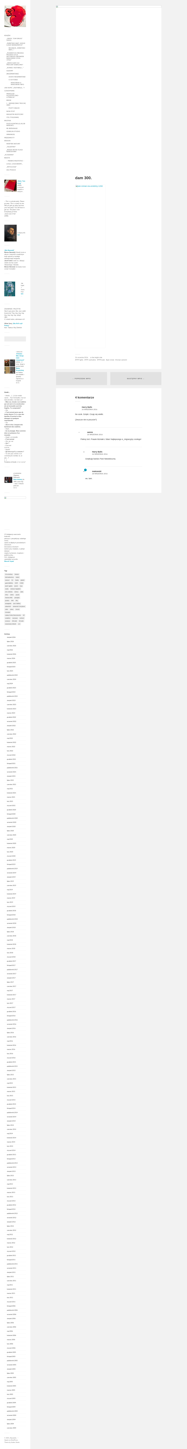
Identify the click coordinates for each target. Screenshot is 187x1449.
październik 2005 (12, 1360)
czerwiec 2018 (11, 936)
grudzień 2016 (11, 1011)
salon (6, 609)
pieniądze (17, 597)
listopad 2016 (11, 1015)
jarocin (16, 586)
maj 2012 (10, 1234)
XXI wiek (14, 621)
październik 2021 (12, 767)
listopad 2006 (11, 1306)
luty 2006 (10, 1344)
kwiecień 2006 (11, 1335)
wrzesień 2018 (11, 923)
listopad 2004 (11, 1407)
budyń (17, 577)
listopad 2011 (11, 1259)
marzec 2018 (11, 948)
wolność (22, 618)
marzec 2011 (11, 1293)
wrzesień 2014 (11, 1116)
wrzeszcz (7, 621)
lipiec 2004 (10, 1423)
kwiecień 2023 (11, 708)
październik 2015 (12, 1066)
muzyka (7, 120)
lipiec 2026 (10, 641)
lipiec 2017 (10, 982)
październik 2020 (12, 818)
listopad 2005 (11, 1356)
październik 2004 (12, 1411)
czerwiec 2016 (11, 1037)
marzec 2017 (11, 999)
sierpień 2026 (11, 637)
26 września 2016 (81, 357)
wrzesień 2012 (11, 1217)
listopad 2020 (11, 814)
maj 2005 (10, 1381)
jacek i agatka (8, 586)
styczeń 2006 (11, 1348)
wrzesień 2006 (11, 1314)
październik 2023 (12, 696)
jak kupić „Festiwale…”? (14, 87)
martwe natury (13, 143)
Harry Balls (87, 407)
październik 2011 (12, 1264)
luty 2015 (10, 1095)
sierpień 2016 (11, 1028)
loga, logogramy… (14, 164)
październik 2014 (12, 1112)
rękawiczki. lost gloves (19, 606)
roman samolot (121, 360)
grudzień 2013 (11, 1154)
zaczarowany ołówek (10, 624)
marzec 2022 (11, 746)
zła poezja (11, 170)
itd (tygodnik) (12, 117)
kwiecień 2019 (11, 894)
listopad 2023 (11, 692)
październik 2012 (12, 1213)
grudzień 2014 (11, 1104)
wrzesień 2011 (11, 1268)
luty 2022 (10, 751)
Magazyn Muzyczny (14, 114)
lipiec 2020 (10, 830)
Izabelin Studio (13, 131)
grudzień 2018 (11, 910)
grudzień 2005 (11, 1352)
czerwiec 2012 (11, 1230)
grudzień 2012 (11, 1205)
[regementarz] (12, 74)
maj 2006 (10, 1331)
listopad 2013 (11, 1159)
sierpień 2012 (11, 1222)
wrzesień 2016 (11, 1024)
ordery (12, 594)
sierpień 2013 (11, 1171)
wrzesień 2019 (11, 873)
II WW (21, 583)
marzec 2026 (11, 658)
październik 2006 (12, 1310)
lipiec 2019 (10, 881)
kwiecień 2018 (11, 944)
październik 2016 (12, 1020)
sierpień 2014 (11, 1121)
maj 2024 (10, 683)
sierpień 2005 (11, 1369)
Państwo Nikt (8, 597)
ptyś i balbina (16, 603)
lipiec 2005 (10, 1373)
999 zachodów (90, 360)
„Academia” (9, 154)
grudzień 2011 (11, 1255)
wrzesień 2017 (11, 973)
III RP (16, 583)
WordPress (14, 1440)
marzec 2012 (11, 1243)
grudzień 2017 (11, 961)
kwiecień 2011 (11, 1289)
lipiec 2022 (10, 730)
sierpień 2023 (11, 700)
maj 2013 (10, 1184)
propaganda (8, 603)
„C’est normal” (15, 462)
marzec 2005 (11, 1390)
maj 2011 (10, 1285)
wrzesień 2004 (11, 1415)
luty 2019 (10, 902)
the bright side (97, 357)
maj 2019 (10, 889)
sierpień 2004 (11, 1419)
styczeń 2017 (11, 1007)
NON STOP (10, 111)
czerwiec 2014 (11, 1129)
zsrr (19, 624)
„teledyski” (11, 146)
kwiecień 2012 (11, 1238)
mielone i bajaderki (15, 589)
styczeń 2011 (11, 1301)
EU (12, 580)
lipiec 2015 (10, 1074)
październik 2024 (12, 675)
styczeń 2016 (11, 1058)
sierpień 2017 (11, 978)
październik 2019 (12, 868)
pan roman (110, 360)
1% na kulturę (8, 574)
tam (22, 294)
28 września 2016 (100, 474)
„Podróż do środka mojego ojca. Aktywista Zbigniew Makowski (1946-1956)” (15, 56)
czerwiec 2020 (11, 835)
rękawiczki (8, 606)
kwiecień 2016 (11, 1045)
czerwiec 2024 (11, 679)
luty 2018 (10, 952)
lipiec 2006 (10, 1322)
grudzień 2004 (11, 1402)
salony (11, 609)
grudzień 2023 (11, 687)
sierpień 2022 (11, 725)
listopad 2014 (11, 1108)
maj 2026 (10, 650)
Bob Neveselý (9, 250)
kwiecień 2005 (11, 1386)
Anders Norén (15, 1442)
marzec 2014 (11, 1142)
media (6, 589)
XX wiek (21, 621)
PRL (17, 600)
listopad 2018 (11, 915)
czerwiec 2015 (11, 1079)
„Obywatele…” (13, 1438)
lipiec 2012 (10, 1226)
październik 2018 (12, 919)
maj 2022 (10, 738)
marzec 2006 (11, 1339)
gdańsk (22, 580)
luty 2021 (10, 801)
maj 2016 (10, 1041)
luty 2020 (10, 852)
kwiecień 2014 (11, 1137)
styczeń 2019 (11, 906)
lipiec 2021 (10, 780)
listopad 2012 (11, 1209)
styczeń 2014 (11, 1150)
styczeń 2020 (11, 856)
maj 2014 (10, 1133)
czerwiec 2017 (11, 986)
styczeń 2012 (11, 1251)
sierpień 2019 (11, 877)
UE (23, 615)
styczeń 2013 (11, 1201)
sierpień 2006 (11, 1318)
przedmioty (9, 137)
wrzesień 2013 (11, 1167)
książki (7, 35)
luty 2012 (10, 1247)
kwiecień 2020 (11, 843)
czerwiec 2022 (11, 734)
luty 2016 (10, 1053)
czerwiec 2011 (11, 1280)
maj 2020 (10, 839)
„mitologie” (11, 167)
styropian (7, 612)
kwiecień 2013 (11, 1188)
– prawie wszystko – (15, 161)
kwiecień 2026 (11, 654)
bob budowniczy (9, 577)
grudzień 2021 (11, 759)
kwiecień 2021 (11, 793)
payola (17, 594)
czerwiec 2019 (11, 885)
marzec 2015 (11, 1091)
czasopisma (9, 90)
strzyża (17, 609)
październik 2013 (12, 1163)
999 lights (79, 360)
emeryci (7, 580)
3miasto (17, 574)
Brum (8, 100)
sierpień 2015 (11, 1070)
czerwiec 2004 (11, 1428)
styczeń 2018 (11, 957)
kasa (21, 586)
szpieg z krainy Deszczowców (13, 615)
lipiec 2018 (10, 931)
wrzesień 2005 (11, 1365)
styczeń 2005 (11, 1398)
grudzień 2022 (11, 717)
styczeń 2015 (11, 1100)
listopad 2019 (11, 864)
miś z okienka (8, 591)
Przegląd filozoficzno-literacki (12, 95)
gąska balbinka (9, 583)
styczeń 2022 (11, 755)
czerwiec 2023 (11, 704)
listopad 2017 (11, 965)
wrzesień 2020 (11, 822)
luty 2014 (10, 1146)
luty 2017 (10, 1003)
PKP (12, 600)
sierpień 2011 (11, 1272)
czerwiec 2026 (11, 645)
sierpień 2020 (11, 826)
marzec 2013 (11, 1192)
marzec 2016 (11, 1049)
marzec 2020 (11, 847)
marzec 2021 (11, 797)
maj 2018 (10, 940)
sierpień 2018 (11, 927)
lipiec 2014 (10, 1125)
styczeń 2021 (11, 805)
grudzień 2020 (11, 809)
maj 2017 (10, 990)
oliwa (6, 594)
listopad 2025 (11, 666)
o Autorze (13, 79)
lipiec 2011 (10, 1276)
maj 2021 (10, 788)
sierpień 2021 (11, 776)
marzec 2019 (11, 898)
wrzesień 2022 (11, 721)
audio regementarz (17, 77)
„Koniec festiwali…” (15, 67)
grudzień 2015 (11, 1062)
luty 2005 (10, 1394)
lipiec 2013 (10, 1175)
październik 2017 (12, 969)
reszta (7, 158)
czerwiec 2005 (11, 1377)
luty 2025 (10, 671)
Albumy (9, 70)
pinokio (7, 600)
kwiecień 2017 (11, 994)
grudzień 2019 (11, 860)
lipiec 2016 (10, 1032)
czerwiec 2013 (11, 1180)
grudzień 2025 (11, 662)
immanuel (10, 134)
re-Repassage (12, 128)
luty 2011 (10, 1297)
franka (17, 580)
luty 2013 (10, 1196)
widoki (7, 140)
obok (21, 591)
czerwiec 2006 (11, 1327)
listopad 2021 (11, 763)
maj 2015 (10, 1083)
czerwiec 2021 (11, 784)
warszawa (15, 618)
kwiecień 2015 (11, 1087)
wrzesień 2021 (11, 772)
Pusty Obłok (14, 108)
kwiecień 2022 (11, 742)
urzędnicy (7, 618)
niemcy (16, 591)
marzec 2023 (11, 713)
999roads (101, 360)
